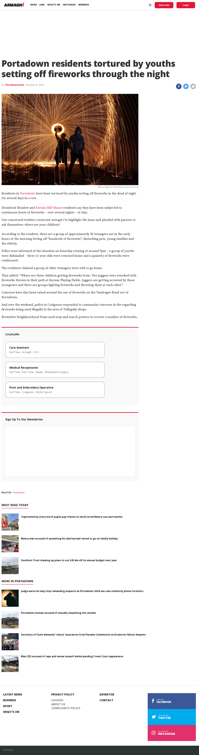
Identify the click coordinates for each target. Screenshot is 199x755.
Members (83, 4)
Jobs (42, 4)
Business (9, 700)
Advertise (107, 694)
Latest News (12, 694)
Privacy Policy (62, 694)
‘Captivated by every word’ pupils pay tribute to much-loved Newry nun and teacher (72, 516)
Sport (7, 706)
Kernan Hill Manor (49, 208)
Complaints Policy (65, 708)
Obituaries (69, 4)
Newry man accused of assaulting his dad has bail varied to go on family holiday (69, 538)
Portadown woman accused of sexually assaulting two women (58, 612)
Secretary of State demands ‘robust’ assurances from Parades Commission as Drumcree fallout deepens (83, 634)
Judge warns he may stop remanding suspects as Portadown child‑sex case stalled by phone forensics (82, 591)
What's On (11, 712)
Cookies (57, 700)
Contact (106, 700)
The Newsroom (14, 85)
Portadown (27, 194)
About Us (58, 704)
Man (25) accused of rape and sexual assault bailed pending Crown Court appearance (72, 656)
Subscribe (164, 5)
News (33, 4)
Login (186, 5)
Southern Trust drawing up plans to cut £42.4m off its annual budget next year (69, 560)
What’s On (53, 4)
